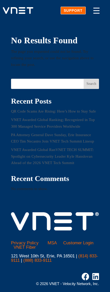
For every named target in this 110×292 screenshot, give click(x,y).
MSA (52, 242)
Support (73, 10)
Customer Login (78, 242)
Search (91, 84)
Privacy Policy (25, 242)
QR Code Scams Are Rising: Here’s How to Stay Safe (53, 111)
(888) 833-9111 (37, 260)
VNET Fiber (25, 247)
